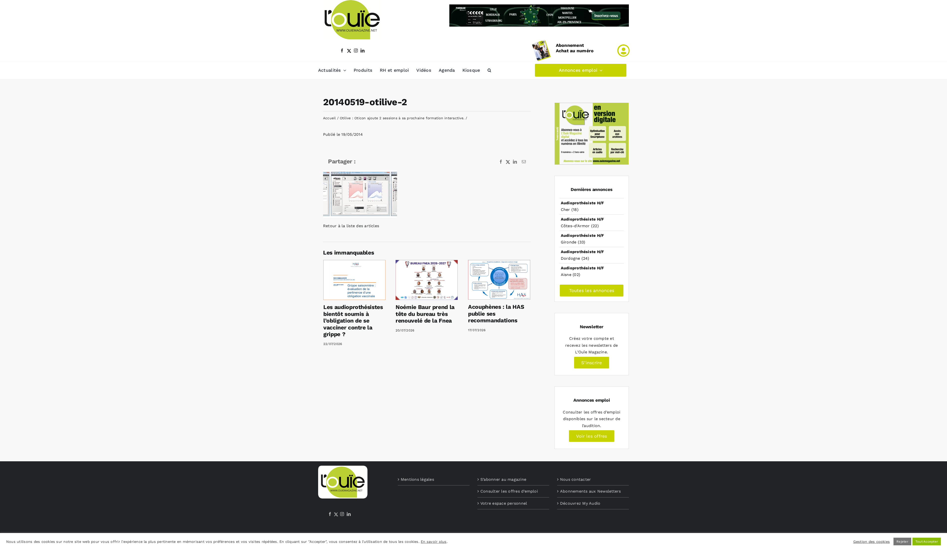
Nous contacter (575, 479)
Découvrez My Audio (580, 503)
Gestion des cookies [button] (871, 541)
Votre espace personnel (503, 503)
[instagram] (356, 50)
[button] (489, 70)
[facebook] (342, 50)
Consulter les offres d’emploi (509, 491)
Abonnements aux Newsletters (590, 491)
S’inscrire (591, 362)
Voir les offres (591, 436)
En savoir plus (433, 541)
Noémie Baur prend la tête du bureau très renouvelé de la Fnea (425, 314)
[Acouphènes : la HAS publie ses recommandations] (499, 280)
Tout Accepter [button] (926, 541)
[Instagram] (342, 514)
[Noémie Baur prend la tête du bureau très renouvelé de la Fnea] (427, 280)
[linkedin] (362, 50)
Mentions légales (417, 479)
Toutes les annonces (591, 290)
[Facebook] (330, 514)
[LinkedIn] (349, 514)
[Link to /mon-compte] (623, 50)
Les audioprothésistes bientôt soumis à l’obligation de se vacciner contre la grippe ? (353, 321)
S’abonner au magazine (503, 479)
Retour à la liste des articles (351, 225)
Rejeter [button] (902, 541)
